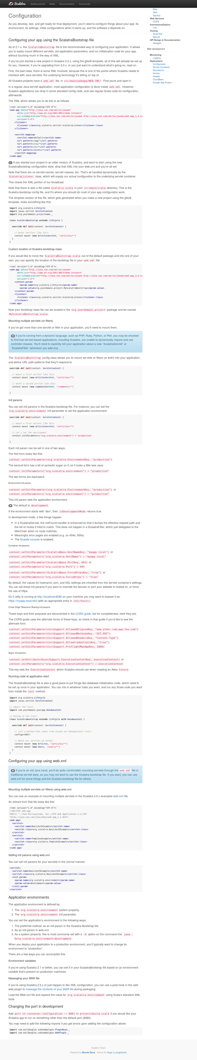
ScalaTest (157, 33)
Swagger (157, 43)
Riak (155, 9)
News (52, 3)
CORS (156, 21)
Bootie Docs (88, 1052)
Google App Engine (162, 82)
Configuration (159, 64)
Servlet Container (161, 67)
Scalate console (30, 539)
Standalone (158, 70)
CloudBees (158, 79)
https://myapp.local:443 (22, 601)
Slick (155, 12)
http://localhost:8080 (49, 596)
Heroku (156, 73)
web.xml (118, 796)
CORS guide (83, 613)
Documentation (67, 3)
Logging (157, 57)
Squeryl (156, 15)
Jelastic (156, 76)
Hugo (109, 1052)
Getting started (37, 3)
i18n (155, 27)
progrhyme (121, 1052)
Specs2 (156, 37)
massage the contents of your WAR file (49, 989)
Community (84, 3)
